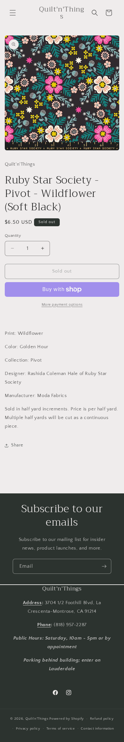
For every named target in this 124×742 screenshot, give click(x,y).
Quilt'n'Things (37, 719)
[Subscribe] (104, 566)
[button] (13, 13)
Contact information (97, 729)
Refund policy (102, 719)
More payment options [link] (62, 305)
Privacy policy (28, 729)
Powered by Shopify (66, 719)
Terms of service (60, 729)
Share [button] (17, 445)
